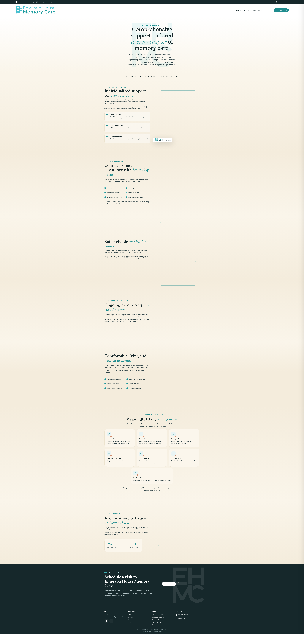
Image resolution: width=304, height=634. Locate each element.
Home (232, 10)
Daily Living (138, 76)
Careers (256, 10)
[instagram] (111, 621)
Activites (165, 76)
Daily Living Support (157, 614)
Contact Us (266, 10)
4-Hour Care (174, 76)
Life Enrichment (156, 622)
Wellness (153, 76)
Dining (160, 76)
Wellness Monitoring (158, 620)
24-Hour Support (157, 625)
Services (239, 10)
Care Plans (129, 76)
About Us (248, 10)
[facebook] (106, 621)
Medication (146, 76)
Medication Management (159, 617)
